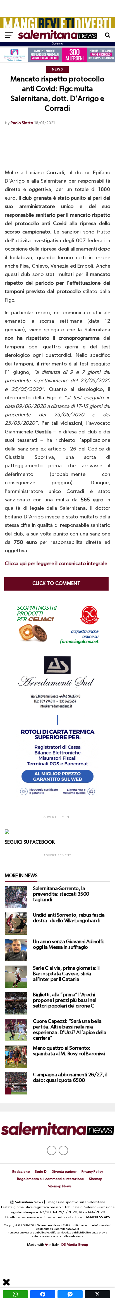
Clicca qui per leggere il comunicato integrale (56, 563)
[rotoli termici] (57, 798)
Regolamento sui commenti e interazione (50, 1179)
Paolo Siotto (22, 123)
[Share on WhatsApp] (15, 1294)
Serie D (41, 1172)
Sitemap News (59, 1186)
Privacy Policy (92, 1172)
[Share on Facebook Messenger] (70, 1294)
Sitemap (95, 1179)
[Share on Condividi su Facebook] (42, 1294)
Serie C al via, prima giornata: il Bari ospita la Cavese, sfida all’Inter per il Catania (66, 974)
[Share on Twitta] (97, 1294)
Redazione (21, 1172)
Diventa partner (64, 1172)
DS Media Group (74, 1245)
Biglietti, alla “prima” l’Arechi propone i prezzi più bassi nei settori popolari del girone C (64, 1000)
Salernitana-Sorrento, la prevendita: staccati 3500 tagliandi (61, 894)
